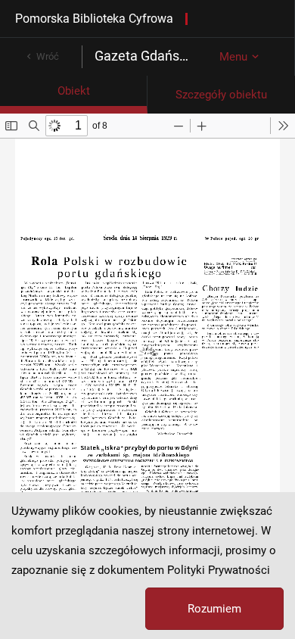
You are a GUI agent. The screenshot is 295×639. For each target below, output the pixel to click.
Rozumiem (214, 609)
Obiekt (73, 91)
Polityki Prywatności (218, 570)
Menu (233, 57)
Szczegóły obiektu (221, 94)
